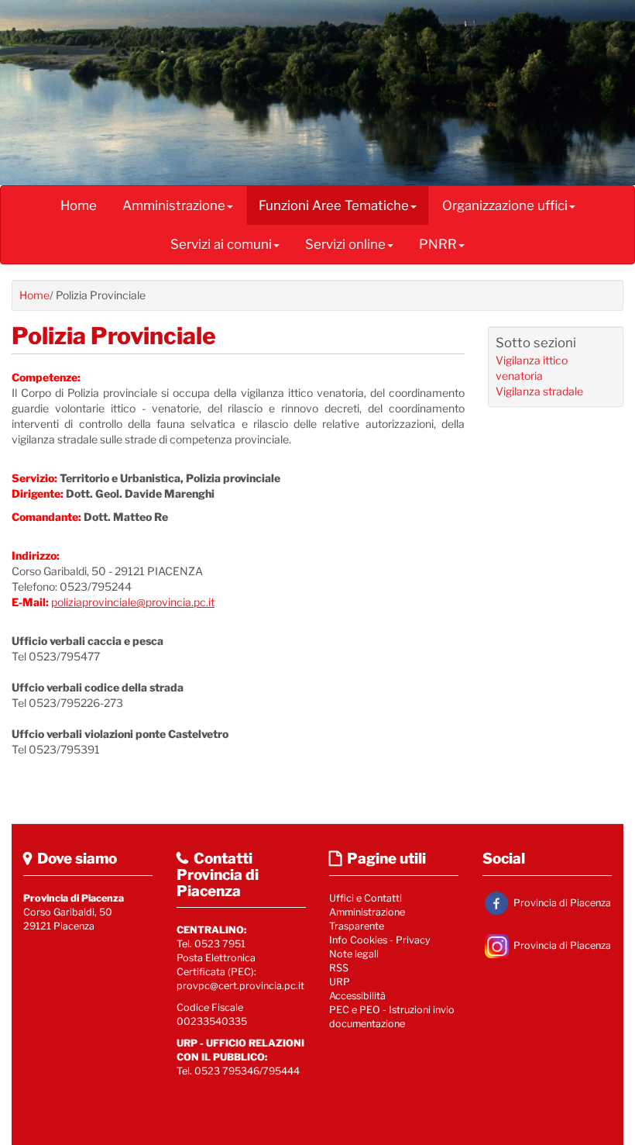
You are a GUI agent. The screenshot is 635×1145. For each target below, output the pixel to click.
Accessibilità (357, 996)
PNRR (438, 244)
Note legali (354, 954)
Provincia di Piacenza (561, 903)
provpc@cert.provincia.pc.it (240, 986)
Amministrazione (173, 205)
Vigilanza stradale (539, 391)
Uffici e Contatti (365, 898)
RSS (338, 968)
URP (339, 982)
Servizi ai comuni (221, 244)
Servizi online (345, 244)
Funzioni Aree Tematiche (334, 205)
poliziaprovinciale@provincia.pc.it (133, 602)
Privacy (413, 940)
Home (78, 205)
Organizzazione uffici (505, 205)
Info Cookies (358, 940)
